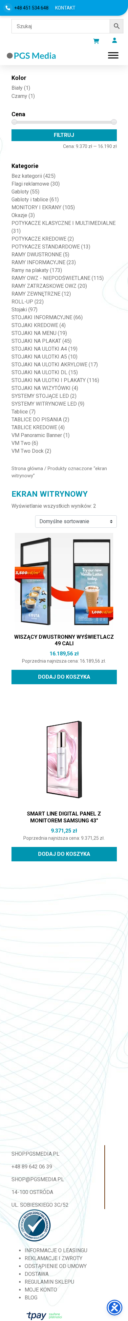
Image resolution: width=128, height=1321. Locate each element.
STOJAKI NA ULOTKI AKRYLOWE (49, 364)
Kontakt (65, 7)
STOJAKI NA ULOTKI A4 (39, 349)
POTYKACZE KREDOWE (38, 239)
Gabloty (20, 192)
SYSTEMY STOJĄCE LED (40, 396)
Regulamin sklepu (49, 1282)
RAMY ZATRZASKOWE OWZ (43, 286)
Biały (17, 88)
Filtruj (64, 135)
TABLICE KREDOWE (34, 427)
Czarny (19, 96)
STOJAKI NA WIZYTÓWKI (41, 388)
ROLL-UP (22, 302)
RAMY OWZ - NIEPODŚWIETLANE (50, 278)
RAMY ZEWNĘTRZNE (35, 294)
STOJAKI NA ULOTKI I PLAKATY (48, 380)
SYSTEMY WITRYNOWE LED (44, 404)
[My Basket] (96, 41)
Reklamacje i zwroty (53, 1258)
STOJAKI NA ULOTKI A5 (39, 357)
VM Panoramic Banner (36, 435)
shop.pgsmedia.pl (35, 1154)
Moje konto (41, 1290)
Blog (31, 1297)
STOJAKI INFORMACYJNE (41, 317)
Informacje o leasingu (56, 1250)
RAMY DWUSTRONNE (36, 254)
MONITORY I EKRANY (36, 207)
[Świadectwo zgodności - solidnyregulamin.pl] (34, 1225)
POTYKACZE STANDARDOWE (45, 247)
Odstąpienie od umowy (56, 1266)
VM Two (21, 443)
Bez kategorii (26, 176)
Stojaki (19, 309)
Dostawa (37, 1274)
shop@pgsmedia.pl (37, 1179)
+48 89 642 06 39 (31, 1167)
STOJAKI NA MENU (33, 333)
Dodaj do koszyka (64, 677)
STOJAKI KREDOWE (34, 325)
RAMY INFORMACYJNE (38, 262)
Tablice (19, 412)
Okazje (19, 215)
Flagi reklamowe (30, 184)
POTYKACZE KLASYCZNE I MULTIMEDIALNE (63, 223)
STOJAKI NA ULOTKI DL (39, 372)
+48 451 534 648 (31, 7)
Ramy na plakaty (30, 270)
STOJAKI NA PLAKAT (36, 341)
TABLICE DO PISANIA (36, 419)
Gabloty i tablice (29, 199)
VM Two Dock (27, 451)
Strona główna (27, 468)
